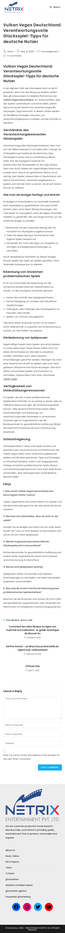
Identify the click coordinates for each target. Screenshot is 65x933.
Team (9, 867)
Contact (10, 873)
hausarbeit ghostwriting (18, 896)
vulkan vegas (10, 378)
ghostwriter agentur (16, 890)
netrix (10, 51)
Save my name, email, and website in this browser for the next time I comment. (31, 757)
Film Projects (12, 861)
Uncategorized (50, 51)
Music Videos (12, 856)
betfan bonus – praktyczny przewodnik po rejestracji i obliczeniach (32, 648)
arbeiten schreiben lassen (19, 885)
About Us (10, 850)
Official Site (32, 666)
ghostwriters (12, 879)
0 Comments (14, 55)
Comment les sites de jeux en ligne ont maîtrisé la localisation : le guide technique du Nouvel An (32, 630)
